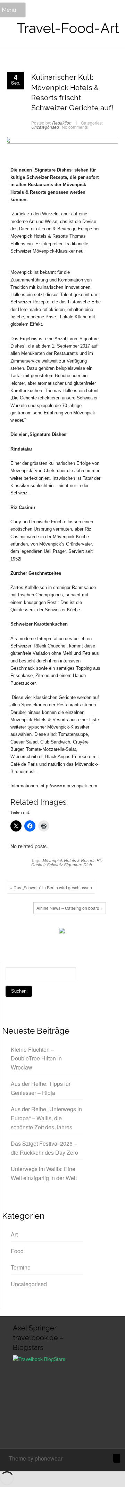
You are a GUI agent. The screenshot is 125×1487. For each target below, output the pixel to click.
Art (14, 1234)
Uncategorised (45, 127)
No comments (75, 127)
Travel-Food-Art (68, 28)
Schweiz (55, 864)
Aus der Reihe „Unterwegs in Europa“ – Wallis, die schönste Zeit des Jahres (46, 1118)
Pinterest (47, 932)
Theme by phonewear (35, 1458)
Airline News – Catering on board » (69, 908)
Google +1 (36, 932)
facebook (15, 932)
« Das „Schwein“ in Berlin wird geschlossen (51, 887)
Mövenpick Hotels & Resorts (68, 860)
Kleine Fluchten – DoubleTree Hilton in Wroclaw (36, 1058)
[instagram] (94, 1459)
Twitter (26, 932)
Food (17, 1251)
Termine (21, 1267)
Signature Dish (78, 864)
